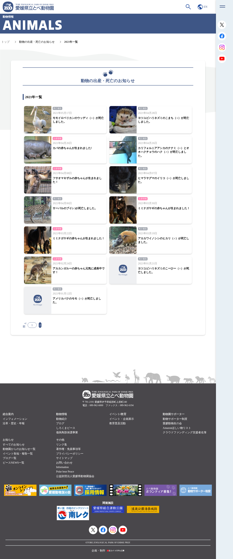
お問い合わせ (64, 462)
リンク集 (61, 444)
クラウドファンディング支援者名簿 (184, 432)
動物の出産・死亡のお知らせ (37, 41)
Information (62, 467)
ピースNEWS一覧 (13, 462)
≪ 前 (25, 325)
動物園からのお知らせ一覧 (19, 449)
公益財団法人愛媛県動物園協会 (75, 476)
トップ (5, 41)
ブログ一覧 (9, 458)
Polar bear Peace (65, 471)
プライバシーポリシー (69, 453)
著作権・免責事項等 (68, 449)
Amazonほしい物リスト (177, 427)
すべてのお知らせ (14, 444)
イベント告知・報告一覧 (18, 453)
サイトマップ (64, 458)
